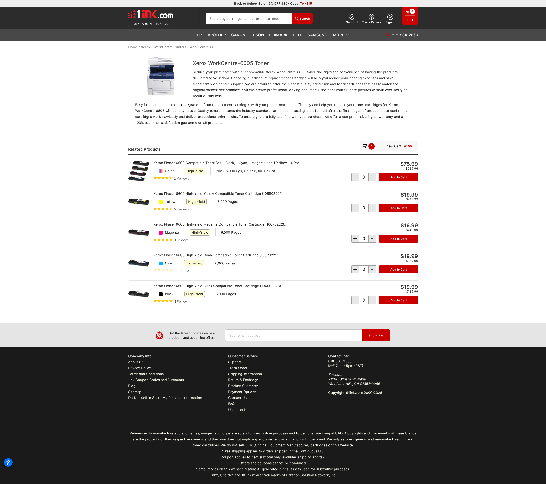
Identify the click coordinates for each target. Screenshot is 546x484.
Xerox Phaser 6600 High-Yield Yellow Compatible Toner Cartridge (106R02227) (218, 193)
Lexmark (278, 35)
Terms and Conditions (146, 374)
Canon (238, 35)
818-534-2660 (340, 361)
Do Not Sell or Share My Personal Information (165, 398)
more (338, 35)
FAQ (231, 404)
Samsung (317, 35)
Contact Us (237, 398)
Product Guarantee (243, 386)
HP (199, 35)
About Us (135, 362)
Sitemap (134, 392)
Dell (297, 35)
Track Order (237, 368)
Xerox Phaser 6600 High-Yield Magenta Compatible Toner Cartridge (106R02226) (220, 224)
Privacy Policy (139, 368)
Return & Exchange (243, 380)
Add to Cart (398, 177)
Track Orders (371, 22)
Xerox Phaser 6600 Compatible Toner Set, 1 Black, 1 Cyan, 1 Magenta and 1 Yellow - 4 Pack (228, 163)
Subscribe (376, 335)
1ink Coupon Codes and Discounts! (156, 380)
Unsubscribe (238, 410)
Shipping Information (245, 374)
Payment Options (242, 392)
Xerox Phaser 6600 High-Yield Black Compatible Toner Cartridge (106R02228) (217, 286)
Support (352, 22)
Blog (131, 386)
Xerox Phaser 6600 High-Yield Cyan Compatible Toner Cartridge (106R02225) (217, 255)
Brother (217, 35)
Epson (257, 35)
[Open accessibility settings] (8, 462)
